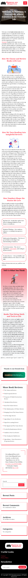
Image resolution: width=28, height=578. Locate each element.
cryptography (13, 248)
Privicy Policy (4, 558)
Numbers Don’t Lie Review (11, 432)
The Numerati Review (10, 390)
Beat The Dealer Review (11, 405)
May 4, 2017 (15, 468)
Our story (4, 42)
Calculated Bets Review (10, 402)
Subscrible (22, 567)
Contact (3, 556)
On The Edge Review (10, 415)
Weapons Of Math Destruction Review (13, 398)
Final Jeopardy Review (10, 393)
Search (5, 481)
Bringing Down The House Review (13, 412)
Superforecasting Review (11, 422)
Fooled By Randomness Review (13, 429)
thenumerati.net (16, 575)
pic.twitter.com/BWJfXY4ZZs (13, 464)
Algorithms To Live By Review (12, 419)
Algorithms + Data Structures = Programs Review (13, 440)
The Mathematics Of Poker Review (14, 409)
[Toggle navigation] (25, 3)
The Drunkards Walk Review (12, 436)
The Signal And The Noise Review (13, 426)
